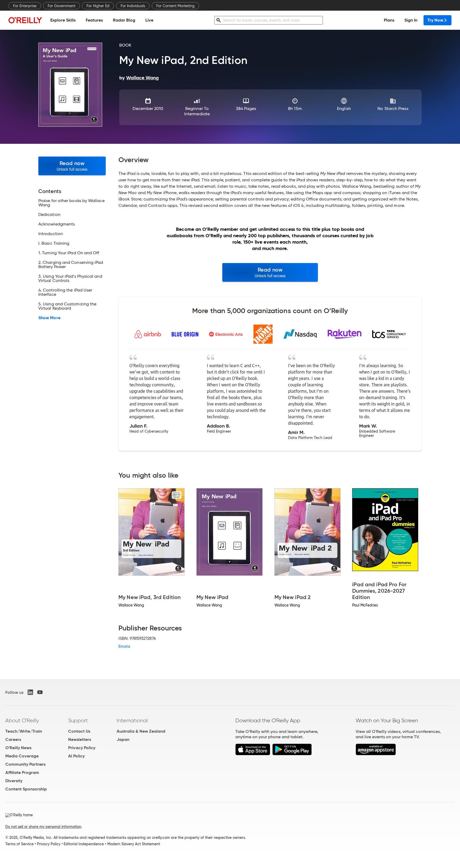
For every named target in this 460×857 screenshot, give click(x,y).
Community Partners (25, 764)
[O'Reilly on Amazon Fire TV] (376, 754)
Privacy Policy (81, 748)
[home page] (25, 20)
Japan (123, 739)
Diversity (13, 781)
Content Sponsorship (26, 789)
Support (78, 720)
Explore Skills (63, 20)
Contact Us (79, 731)
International (132, 720)
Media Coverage (22, 756)
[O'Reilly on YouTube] (40, 692)
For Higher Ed (98, 5)
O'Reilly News (18, 748)
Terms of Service (19, 844)
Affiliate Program (22, 772)
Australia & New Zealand (141, 731)
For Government (61, 5)
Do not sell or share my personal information (43, 826)
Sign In (410, 20)
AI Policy (76, 756)
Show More (49, 318)
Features (94, 20)
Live (149, 20)
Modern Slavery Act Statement (133, 844)
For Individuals (133, 5)
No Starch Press (392, 108)
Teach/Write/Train (23, 731)
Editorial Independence (84, 844)
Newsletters (79, 739)
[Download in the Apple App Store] (252, 754)
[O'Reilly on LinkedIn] (30, 692)
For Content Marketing (175, 5)
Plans (389, 20)
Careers (13, 739)
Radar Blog (124, 20)
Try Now (435, 20)
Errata (124, 646)
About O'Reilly (22, 720)
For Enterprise (24, 5)
